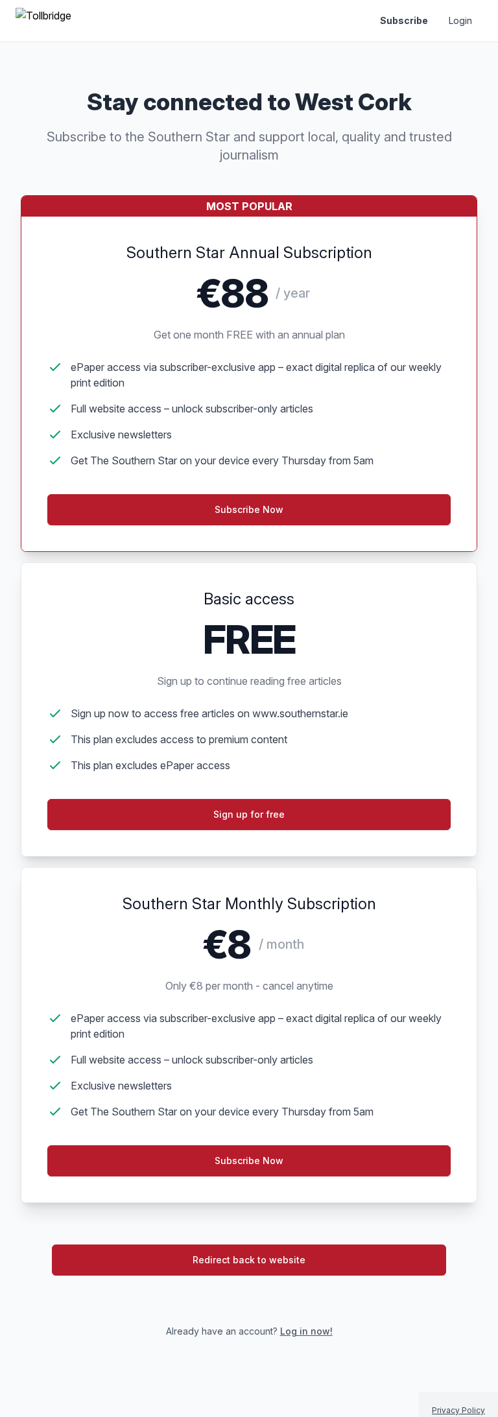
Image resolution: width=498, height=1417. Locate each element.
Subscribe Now (249, 1160)
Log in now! (306, 1331)
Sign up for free (249, 814)
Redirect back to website (249, 1259)
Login (460, 20)
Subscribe (404, 20)
